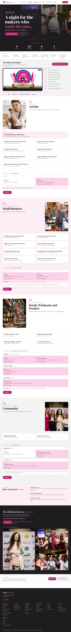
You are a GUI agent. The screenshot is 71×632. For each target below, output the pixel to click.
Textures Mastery (17, 607)
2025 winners (38, 611)
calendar (15, 522)
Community (34, 94)
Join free (52, 578)
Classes (43, 2)
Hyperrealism (16, 609)
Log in (59, 605)
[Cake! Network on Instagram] (4, 600)
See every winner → (14, 527)
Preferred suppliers (6, 612)
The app (26, 607)
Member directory (28, 609)
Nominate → (7, 192)
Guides (48, 607)
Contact (4, 619)
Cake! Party (24, 2)
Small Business (15, 94)
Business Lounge (6, 609)
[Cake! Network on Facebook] (7, 600)
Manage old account (62, 611)
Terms (4, 623)
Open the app (5, 614)
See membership (63, 578)
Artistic (9, 94)
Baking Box (27, 612)
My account (60, 607)
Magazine (48, 2)
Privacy (4, 621)
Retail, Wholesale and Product (25, 94)
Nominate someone (39, 609)
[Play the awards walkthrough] (22, 79)
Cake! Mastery (16, 605)
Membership (36, 2)
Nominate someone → (12, 33)
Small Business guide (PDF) (16, 267)
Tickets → (23, 33)
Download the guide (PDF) (60, 64)
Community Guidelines (7, 625)
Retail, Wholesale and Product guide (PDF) (19, 350)
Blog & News (49, 609)
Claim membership (62, 609)
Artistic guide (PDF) (15, 173)
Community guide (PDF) (16, 445)
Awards (30, 2)
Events (54, 2)
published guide (52, 499)
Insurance (4, 611)
